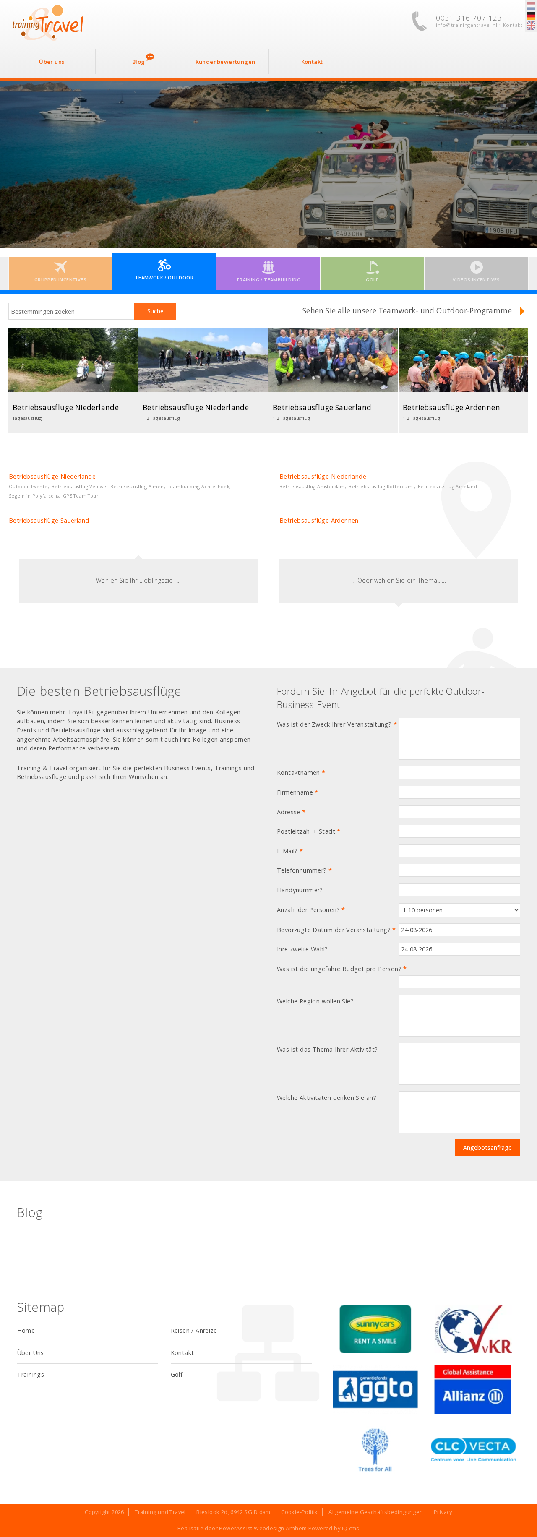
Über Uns (30, 1353)
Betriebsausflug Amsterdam (312, 486)
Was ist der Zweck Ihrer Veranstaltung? (337, 724)
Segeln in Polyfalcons (34, 495)
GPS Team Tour (81, 495)
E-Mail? (290, 851)
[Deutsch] (531, 16)
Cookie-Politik (299, 1512)
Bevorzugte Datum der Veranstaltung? (336, 930)
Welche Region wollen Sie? (315, 1001)
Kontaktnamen (301, 772)
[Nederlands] (531, 6)
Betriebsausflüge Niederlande (52, 476)
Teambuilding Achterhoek (198, 486)
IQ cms (351, 1528)
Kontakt (513, 25)
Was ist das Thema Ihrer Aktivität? (327, 1049)
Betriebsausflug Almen (137, 486)
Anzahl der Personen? (311, 910)
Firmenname (297, 792)
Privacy (443, 1512)
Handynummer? (300, 890)
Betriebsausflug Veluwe (79, 486)
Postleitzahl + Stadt (309, 831)
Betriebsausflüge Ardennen (319, 520)
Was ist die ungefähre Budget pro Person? (342, 969)
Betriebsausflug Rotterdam (381, 486)
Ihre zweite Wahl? (302, 949)
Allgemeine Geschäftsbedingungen (375, 1512)
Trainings (30, 1374)
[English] (531, 26)
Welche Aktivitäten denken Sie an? (326, 1098)
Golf (177, 1374)
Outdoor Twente (28, 486)
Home (26, 1330)
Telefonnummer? (304, 870)
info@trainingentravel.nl (466, 25)
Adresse (291, 812)
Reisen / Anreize (194, 1330)
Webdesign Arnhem (280, 1528)
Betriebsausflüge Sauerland (49, 520)
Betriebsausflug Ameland (447, 486)
